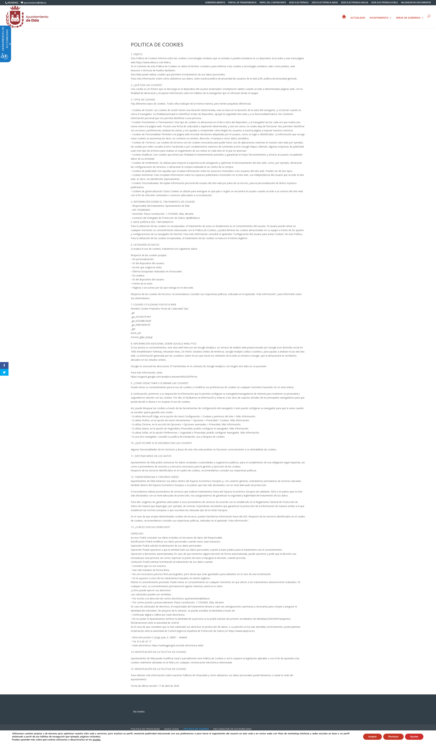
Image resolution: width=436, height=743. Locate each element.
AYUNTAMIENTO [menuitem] (379, 18)
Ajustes (414, 736)
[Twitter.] (4, 372)
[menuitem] (215, 3)
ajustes (96, 739)
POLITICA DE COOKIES (196, 729)
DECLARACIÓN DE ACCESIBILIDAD (232, 729)
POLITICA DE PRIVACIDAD (145, 729)
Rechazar (393, 736)
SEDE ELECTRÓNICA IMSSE (325, 3)
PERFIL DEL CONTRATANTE (273, 3)
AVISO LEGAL (171, 729)
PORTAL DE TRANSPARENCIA (242, 3)
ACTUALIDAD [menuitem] (358, 18)
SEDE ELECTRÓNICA (299, 3)
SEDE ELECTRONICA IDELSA (354, 3)
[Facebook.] (4, 365)
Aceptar (372, 736)
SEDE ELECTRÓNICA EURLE (384, 3)
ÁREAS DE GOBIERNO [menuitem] (408, 18)
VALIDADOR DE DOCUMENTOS (416, 3)
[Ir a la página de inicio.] (27, 16)
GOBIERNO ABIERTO (215, 3)
